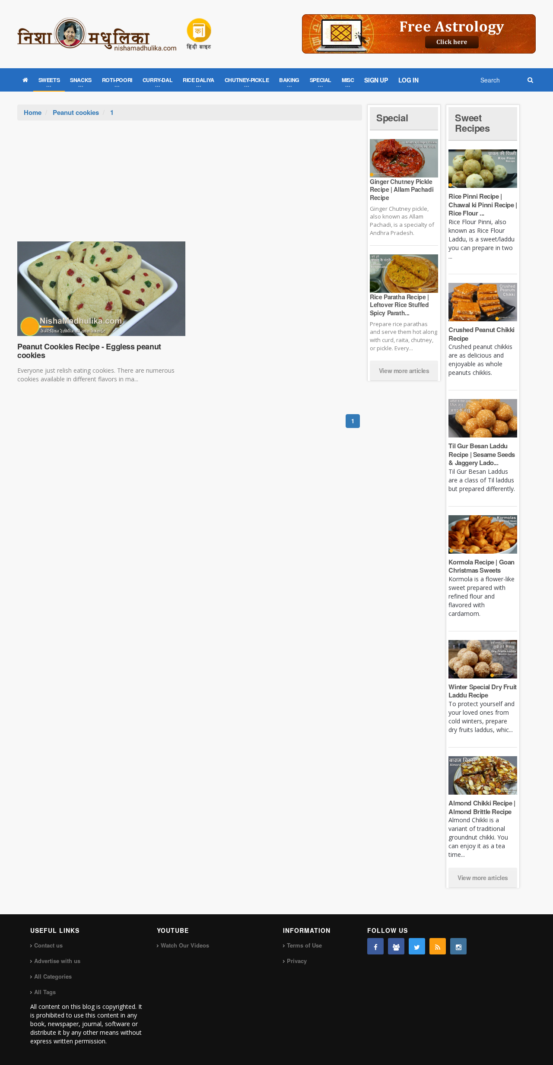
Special (392, 117)
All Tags (45, 992)
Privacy (297, 961)
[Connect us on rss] (437, 946)
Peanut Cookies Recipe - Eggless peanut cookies (89, 351)
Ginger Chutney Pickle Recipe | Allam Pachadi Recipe (401, 189)
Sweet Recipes (472, 123)
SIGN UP (376, 80)
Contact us (48, 945)
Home (32, 112)
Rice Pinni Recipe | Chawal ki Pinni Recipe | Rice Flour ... (482, 204)
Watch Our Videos (185, 945)
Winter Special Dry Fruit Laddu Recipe (482, 691)
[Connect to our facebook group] (396, 946)
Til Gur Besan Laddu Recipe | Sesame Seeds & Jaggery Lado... (481, 454)
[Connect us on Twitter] (417, 946)
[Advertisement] (189, 185)
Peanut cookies (76, 112)
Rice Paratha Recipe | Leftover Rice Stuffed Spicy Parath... (399, 304)
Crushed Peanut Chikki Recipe (481, 334)
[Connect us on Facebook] (375, 946)
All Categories (53, 976)
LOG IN (408, 80)
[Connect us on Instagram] (458, 946)
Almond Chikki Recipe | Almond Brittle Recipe (481, 807)
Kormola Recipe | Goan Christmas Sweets (481, 566)
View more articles (404, 370)
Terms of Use (304, 945)
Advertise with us (57, 961)
